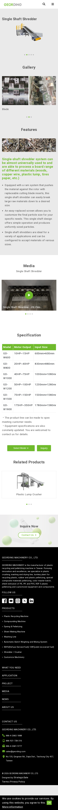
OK (49, 802)
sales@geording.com (15, 750)
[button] (24, 54)
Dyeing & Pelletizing (13, 625)
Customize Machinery (14, 656)
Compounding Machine (15, 620)
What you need (11, 666)
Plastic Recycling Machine (16, 615)
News (5, 697)
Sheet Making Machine (14, 630)
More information (12, 806)
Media (5, 690)
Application (9, 674)
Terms (5, 780)
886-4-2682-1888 (14, 734)
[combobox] (21, 447)
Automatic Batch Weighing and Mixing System (25, 640)
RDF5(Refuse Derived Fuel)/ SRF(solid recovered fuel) (29, 646)
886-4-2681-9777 (14, 745)
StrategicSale (21, 776)
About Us (8, 705)
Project (7, 682)
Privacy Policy (17, 780)
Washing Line (10, 635)
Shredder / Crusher (13, 651)
